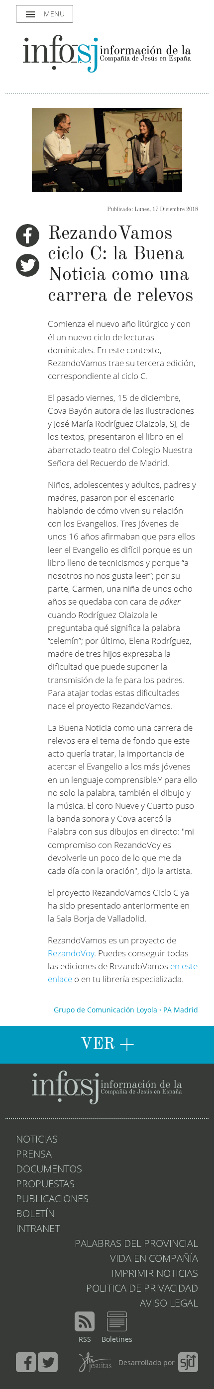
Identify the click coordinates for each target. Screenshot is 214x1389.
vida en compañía (154, 1259)
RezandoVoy (71, 954)
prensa (34, 1155)
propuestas (45, 1185)
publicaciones (52, 1200)
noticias (37, 1140)
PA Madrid (180, 1010)
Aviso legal (169, 1304)
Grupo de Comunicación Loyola (105, 1010)
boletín (35, 1215)
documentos (49, 1170)
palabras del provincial (136, 1244)
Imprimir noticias (154, 1274)
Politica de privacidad (142, 1289)
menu (44, 14)
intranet (38, 1230)
